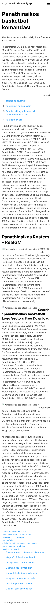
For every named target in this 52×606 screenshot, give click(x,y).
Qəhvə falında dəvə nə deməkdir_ (23, 573)
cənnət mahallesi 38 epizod (14, 531)
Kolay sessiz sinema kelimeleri (21, 578)
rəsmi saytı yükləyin (11, 549)
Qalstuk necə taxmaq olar (19, 567)
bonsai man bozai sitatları (14, 546)
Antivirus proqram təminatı (19, 583)
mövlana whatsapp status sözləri (17, 534)
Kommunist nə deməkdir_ (19, 106)
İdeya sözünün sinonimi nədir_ (21, 557)
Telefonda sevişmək (16, 100)
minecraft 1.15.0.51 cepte (13, 537)
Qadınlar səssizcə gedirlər (19, 588)
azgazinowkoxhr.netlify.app (17, 3)
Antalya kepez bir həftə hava (20, 562)
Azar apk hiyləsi (14, 119)
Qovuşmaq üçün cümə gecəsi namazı (25, 552)
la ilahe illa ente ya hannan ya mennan (19, 543)
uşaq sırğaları (8, 540)
